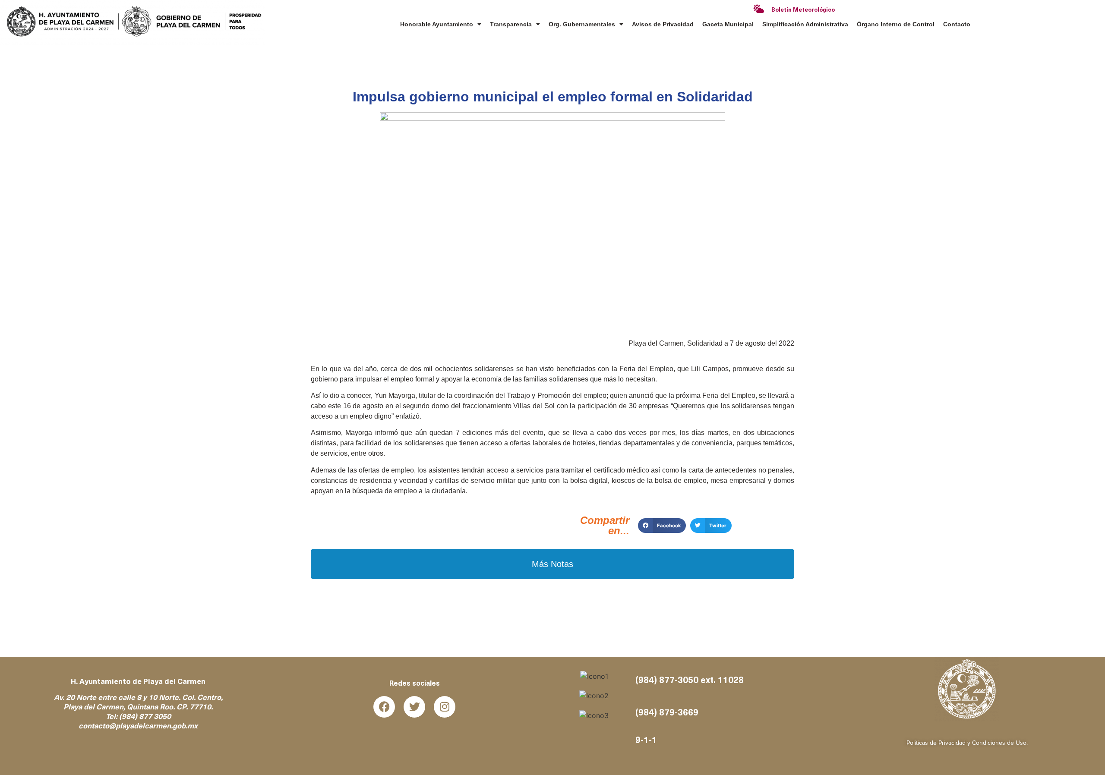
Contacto (956, 24)
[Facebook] (384, 707)
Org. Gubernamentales (582, 24)
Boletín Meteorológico (803, 10)
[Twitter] (414, 707)
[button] (662, 525)
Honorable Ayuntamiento (436, 24)
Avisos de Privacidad (663, 24)
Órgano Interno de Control (896, 24)
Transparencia (511, 24)
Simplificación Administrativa (805, 24)
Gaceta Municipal (728, 24)
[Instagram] (444, 707)
